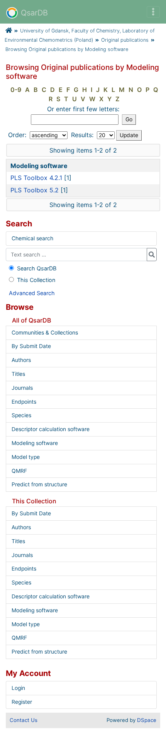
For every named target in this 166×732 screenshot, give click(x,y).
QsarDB (34, 12)
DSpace (146, 720)
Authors (21, 360)
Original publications (125, 40)
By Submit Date (31, 346)
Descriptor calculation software (51, 429)
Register (22, 702)
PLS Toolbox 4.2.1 (36, 178)
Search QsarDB (36, 268)
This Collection (36, 280)
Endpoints (24, 402)
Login (18, 688)
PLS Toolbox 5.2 (34, 190)
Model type (26, 457)
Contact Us (23, 720)
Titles (18, 374)
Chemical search (32, 238)
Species (21, 415)
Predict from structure (39, 484)
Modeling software (35, 443)
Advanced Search (32, 293)
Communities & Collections (45, 332)
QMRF (19, 471)
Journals (22, 388)
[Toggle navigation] (153, 12)
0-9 (15, 89)
